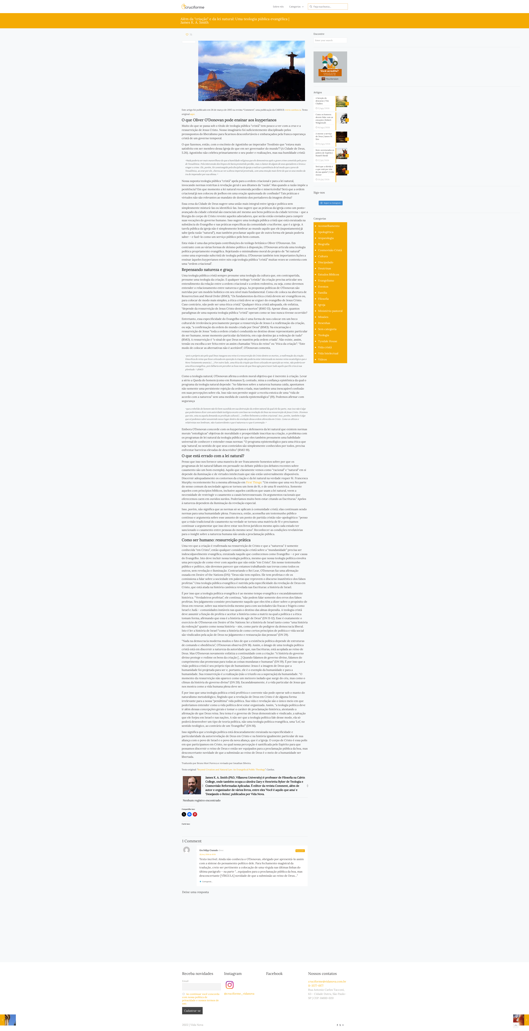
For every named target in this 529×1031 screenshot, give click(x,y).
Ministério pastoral (330, 311)
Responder (300, 851)
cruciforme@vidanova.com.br (327, 981)
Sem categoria (327, 329)
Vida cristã (325, 347)
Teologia (323, 335)
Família (322, 292)
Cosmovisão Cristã (330, 250)
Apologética (325, 232)
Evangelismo (326, 280)
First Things (253, 482)
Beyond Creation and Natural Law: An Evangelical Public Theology (231, 769)
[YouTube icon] (343, 1025)
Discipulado (325, 262)
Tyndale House (327, 341)
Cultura (323, 256)
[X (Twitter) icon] (340, 1025)
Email (185, 981)
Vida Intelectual (328, 353)
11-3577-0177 (315, 985)
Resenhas (324, 323)
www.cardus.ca (293, 109)
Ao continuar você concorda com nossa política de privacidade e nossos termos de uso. (200, 998)
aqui (192, 114)
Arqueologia (326, 238)
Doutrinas (324, 268)
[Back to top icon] (516, 1025)
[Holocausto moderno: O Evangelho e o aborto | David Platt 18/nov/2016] (521, 1019)
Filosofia (323, 298)
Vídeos (322, 359)
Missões (323, 317)
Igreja (321, 304)
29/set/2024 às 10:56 (207, 854)
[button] (202, 785)
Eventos (323, 286)
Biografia (323, 244)
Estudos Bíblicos (328, 274)
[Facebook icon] (337, 1025)
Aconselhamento (329, 226)
